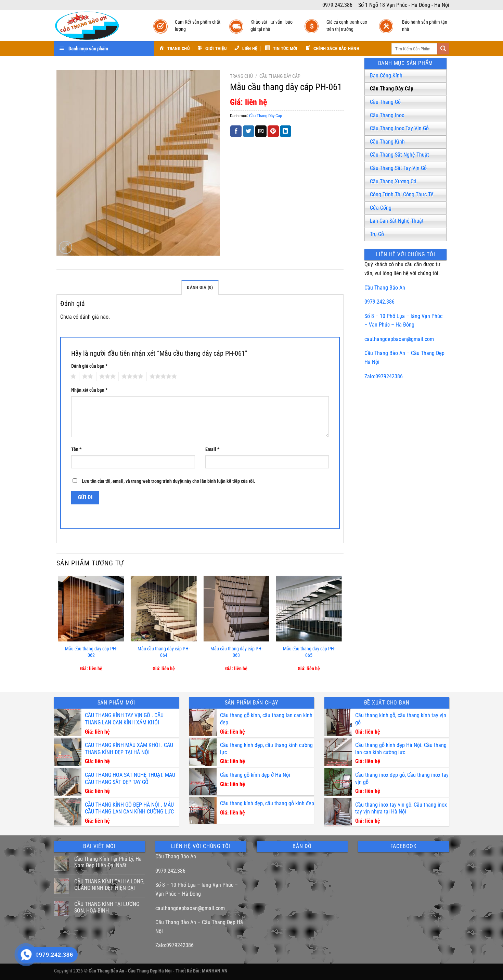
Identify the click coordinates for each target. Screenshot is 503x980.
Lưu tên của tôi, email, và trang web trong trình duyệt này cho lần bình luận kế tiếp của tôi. (168, 481)
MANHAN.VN (215, 971)
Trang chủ (241, 76)
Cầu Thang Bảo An (384, 287)
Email (212, 449)
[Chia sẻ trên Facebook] (236, 131)
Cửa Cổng (380, 208)
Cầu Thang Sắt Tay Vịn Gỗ (398, 168)
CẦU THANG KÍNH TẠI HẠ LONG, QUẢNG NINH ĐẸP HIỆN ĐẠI (109, 884)
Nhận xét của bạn (89, 390)
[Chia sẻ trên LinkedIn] (285, 131)
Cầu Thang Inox (387, 115)
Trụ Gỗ (377, 234)
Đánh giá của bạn (89, 366)
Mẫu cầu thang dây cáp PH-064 (164, 652)
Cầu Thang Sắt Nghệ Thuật (399, 154)
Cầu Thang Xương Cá (393, 181)
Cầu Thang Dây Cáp (391, 88)
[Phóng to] (65, 247)
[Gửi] (443, 48)
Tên (76, 449)
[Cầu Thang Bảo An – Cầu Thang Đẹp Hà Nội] (97, 25)
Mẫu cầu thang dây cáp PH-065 (309, 652)
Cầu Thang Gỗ (385, 102)
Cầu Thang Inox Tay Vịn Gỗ (399, 128)
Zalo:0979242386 (383, 376)
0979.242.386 (379, 301)
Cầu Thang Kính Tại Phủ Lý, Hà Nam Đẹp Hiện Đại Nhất (108, 862)
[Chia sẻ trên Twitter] (248, 131)
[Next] (341, 628)
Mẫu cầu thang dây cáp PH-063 (236, 652)
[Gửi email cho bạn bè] (261, 131)
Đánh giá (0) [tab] (200, 287)
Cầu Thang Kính (387, 141)
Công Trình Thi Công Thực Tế (402, 194)
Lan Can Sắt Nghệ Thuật (397, 221)
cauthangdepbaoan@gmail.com (399, 339)
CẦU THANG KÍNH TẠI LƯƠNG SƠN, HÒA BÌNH (106, 907)
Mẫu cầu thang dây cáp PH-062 (91, 652)
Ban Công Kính (386, 75)
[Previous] (58, 628)
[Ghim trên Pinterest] (273, 131)
